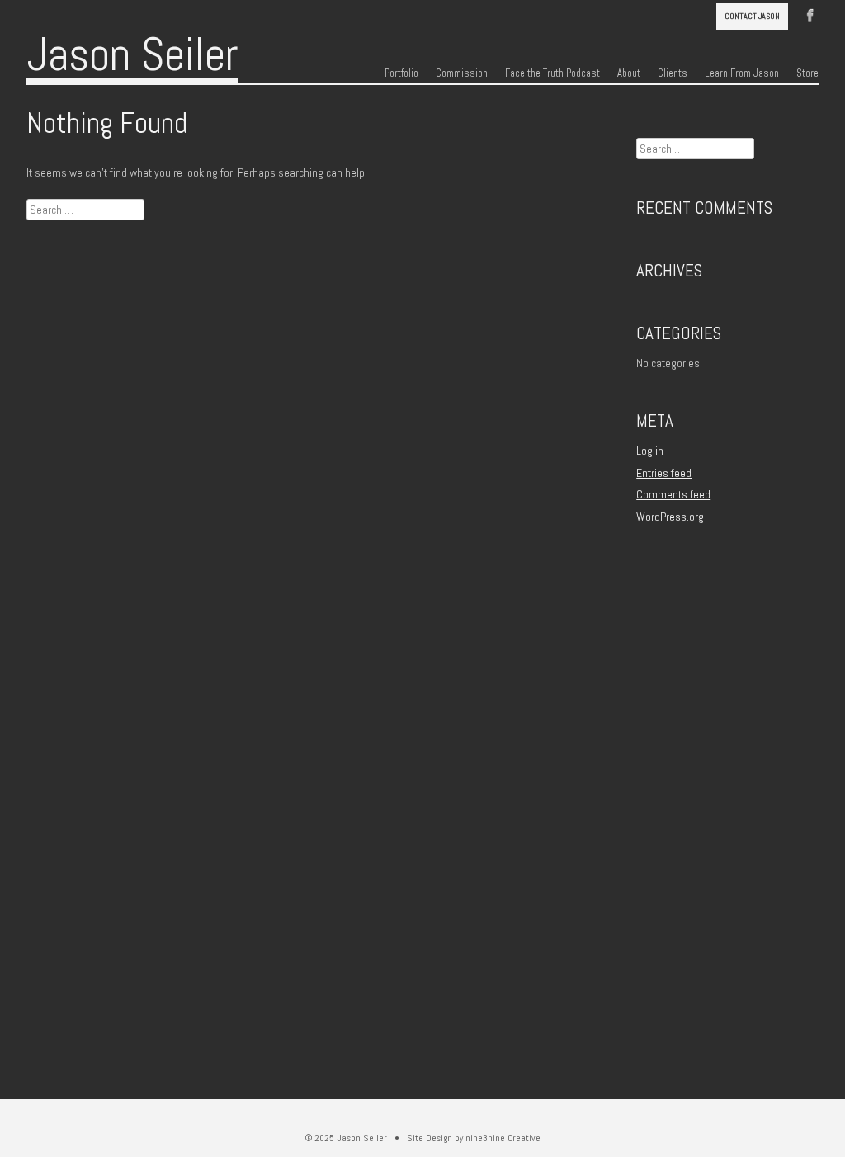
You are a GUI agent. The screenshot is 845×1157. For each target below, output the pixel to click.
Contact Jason (752, 16)
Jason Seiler (132, 54)
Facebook (810, 14)
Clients (672, 73)
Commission (462, 73)
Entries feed (664, 472)
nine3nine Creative (503, 1138)
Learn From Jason (742, 73)
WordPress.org (670, 516)
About (628, 73)
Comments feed (673, 494)
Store (807, 73)
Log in (649, 450)
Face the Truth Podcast (552, 73)
